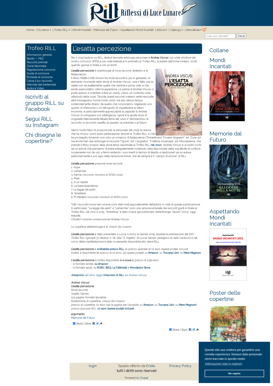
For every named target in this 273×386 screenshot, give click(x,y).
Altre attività (193, 29)
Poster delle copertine (224, 296)
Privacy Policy (180, 366)
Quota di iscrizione (38, 73)
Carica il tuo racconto (39, 80)
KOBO (100, 267)
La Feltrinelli (120, 267)
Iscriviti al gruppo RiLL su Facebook (44, 102)
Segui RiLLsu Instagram (41, 122)
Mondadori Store (140, 267)
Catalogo (175, 29)
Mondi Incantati (82, 29)
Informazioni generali (39, 54)
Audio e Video (35, 88)
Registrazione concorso (41, 69)
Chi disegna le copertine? (43, 138)
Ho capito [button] (234, 373)
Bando (31, 58)
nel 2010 (156, 144)
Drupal (144, 377)
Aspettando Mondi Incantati (137, 29)
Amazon (153, 252)
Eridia (150, 366)
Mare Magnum (192, 252)
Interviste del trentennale (41, 84)
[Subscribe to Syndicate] (203, 29)
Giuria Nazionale (36, 65)
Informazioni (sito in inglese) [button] (223, 363)
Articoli (161, 29)
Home (30, 29)
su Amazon (101, 263)
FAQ (40, 58)
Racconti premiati (37, 62)
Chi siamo (43, 29)
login (93, 366)
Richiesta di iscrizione (40, 77)
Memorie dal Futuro (106, 29)
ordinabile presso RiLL (110, 249)
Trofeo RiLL (61, 29)
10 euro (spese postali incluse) (116, 308)
